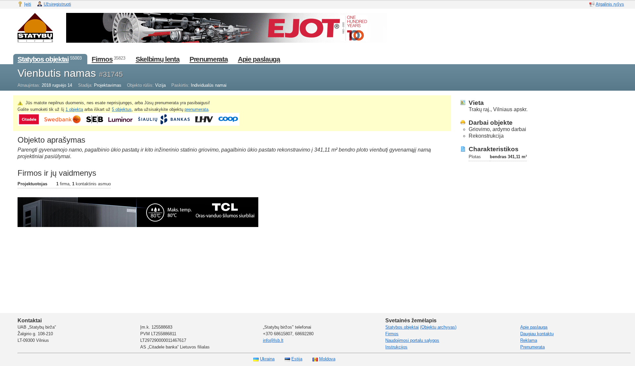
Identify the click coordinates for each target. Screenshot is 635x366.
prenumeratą (196, 109)
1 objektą (74, 109)
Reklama (528, 340)
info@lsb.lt (273, 340)
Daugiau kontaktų (537, 333)
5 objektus (122, 109)
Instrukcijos (396, 346)
